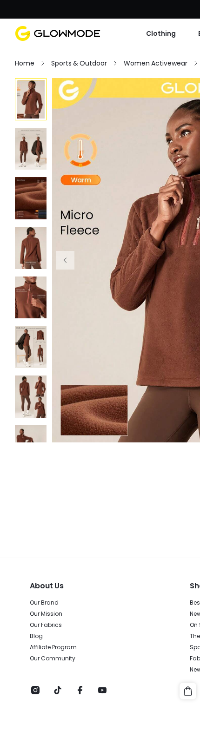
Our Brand (44, 602)
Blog (36, 636)
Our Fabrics (46, 625)
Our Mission (46, 614)
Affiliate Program (53, 647)
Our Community (52, 658)
